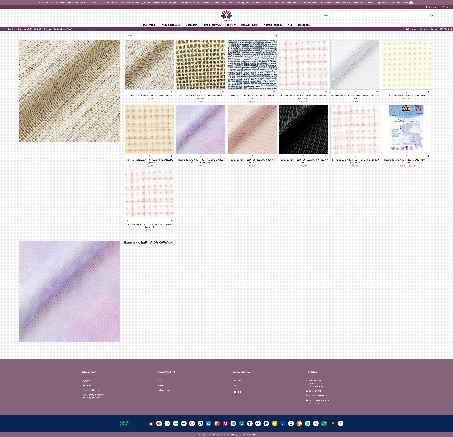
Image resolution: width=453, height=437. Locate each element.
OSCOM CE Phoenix (247, 434)
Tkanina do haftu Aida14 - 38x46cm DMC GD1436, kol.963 (252, 161)
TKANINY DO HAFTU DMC (30, 29)
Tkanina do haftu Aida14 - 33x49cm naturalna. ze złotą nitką (201, 97)
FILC (290, 25)
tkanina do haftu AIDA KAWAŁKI (58, 29)
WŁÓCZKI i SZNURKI (171, 25)
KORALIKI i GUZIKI (249, 25)
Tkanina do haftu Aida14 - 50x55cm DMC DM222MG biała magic (355, 161)
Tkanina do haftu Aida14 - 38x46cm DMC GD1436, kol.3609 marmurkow (201, 161)
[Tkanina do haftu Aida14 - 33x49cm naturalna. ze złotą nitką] (200, 64)
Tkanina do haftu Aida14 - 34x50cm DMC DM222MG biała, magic (303, 97)
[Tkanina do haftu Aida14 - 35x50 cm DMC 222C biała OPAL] (354, 64)
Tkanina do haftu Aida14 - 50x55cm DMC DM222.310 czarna (303, 161)
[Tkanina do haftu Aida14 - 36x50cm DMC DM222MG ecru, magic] (149, 129)
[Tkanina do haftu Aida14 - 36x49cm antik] (406, 64)
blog (236, 385)
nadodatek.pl (220, 434)
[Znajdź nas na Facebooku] (236, 392)
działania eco (164, 390)
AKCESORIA (191, 25)
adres (160, 385)
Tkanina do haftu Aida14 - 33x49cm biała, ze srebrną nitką (252, 97)
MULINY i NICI (149, 25)
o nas (160, 380)
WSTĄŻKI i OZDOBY (273, 25)
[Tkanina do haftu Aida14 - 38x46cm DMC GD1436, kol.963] (252, 129)
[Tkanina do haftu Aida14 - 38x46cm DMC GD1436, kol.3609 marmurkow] (200, 129)
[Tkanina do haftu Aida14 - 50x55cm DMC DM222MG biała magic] (354, 129)
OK (411, 3)
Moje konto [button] (433, 7)
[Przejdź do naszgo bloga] (240, 392)
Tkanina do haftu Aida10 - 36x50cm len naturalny (149, 95)
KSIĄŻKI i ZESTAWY (212, 25)
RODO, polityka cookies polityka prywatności (93, 396)
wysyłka (86, 380)
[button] (447, 7)
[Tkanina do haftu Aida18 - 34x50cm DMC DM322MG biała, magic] (149, 193)
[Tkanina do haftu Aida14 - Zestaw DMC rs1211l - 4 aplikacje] (406, 129)
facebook (238, 380)
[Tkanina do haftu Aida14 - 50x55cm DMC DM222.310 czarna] (303, 129)
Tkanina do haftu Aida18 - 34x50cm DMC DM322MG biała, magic (149, 225)
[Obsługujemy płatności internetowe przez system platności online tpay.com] (226, 423)
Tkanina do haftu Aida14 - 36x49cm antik (406, 95)
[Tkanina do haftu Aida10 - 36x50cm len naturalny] (149, 64)
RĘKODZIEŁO (304, 25)
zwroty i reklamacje (91, 390)
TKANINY (231, 25)
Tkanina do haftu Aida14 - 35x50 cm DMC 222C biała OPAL (355, 97)
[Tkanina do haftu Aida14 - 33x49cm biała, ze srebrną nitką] (252, 64)
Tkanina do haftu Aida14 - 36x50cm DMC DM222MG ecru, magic (149, 161)
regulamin (87, 385)
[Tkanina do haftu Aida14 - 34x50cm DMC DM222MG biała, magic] (303, 64)
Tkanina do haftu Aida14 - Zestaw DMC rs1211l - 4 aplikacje (406, 161)
